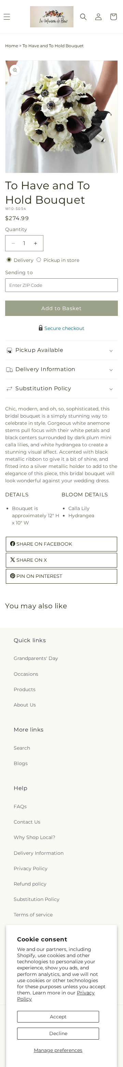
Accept (58, 1017)
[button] (83, 16)
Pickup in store (61, 260)
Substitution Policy (36, 899)
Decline (58, 1033)
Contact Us (27, 822)
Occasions (26, 674)
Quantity (16, 229)
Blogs (21, 763)
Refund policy (30, 884)
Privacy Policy (30, 868)
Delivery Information (39, 853)
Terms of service (33, 915)
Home (11, 45)
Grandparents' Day (36, 658)
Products (25, 689)
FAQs (20, 806)
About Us (25, 705)
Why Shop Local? (34, 837)
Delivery (24, 260)
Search (22, 748)
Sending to (29, 272)
